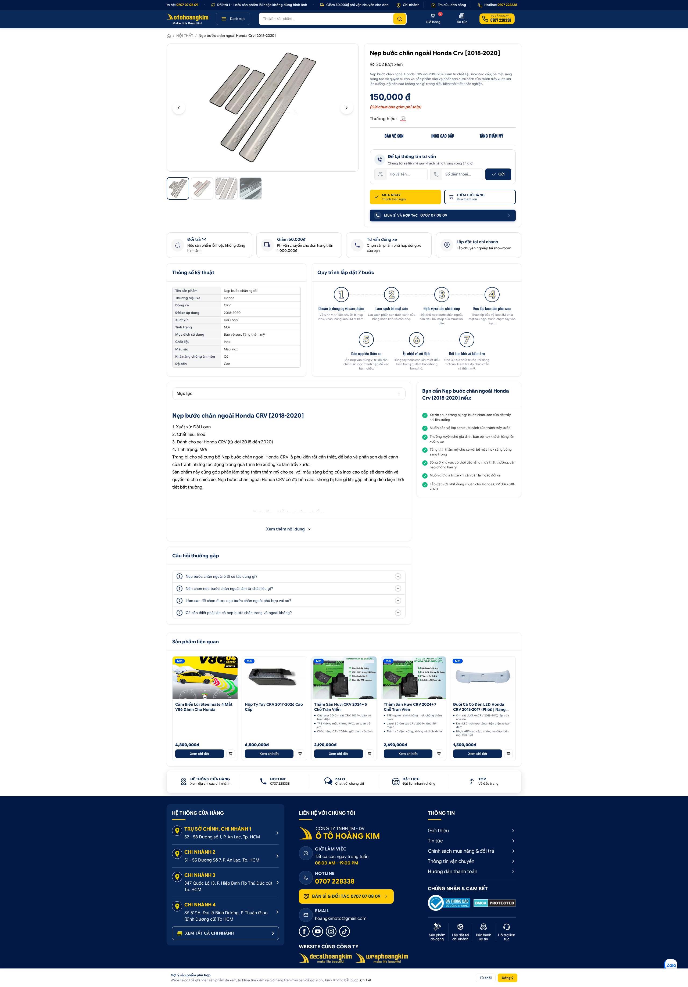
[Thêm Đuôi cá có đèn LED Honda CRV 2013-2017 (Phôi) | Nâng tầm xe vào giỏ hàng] (508, 753)
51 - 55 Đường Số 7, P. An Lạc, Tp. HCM (221, 860)
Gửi (501, 174)
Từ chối (486, 978)
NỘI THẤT (184, 35)
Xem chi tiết (199, 754)
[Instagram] (331, 931)
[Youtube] (317, 931)
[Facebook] (304, 931)
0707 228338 (334, 881)
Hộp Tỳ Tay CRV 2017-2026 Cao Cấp (274, 707)
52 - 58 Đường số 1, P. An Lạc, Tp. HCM (222, 837)
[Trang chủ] (169, 36)
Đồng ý (507, 978)
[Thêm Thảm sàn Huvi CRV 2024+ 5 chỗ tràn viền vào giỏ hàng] (369, 753)
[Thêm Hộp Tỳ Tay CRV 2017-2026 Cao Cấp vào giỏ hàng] (300, 753)
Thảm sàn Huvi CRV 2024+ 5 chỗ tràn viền (340, 707)
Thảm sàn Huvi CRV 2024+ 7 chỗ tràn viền (410, 707)
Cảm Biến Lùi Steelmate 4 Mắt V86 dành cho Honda (203, 707)
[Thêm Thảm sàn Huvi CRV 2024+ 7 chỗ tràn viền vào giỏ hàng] (439, 753)
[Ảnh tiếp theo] (346, 107)
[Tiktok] (344, 931)
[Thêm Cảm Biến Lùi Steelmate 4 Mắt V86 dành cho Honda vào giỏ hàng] (230, 753)
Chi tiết (365, 980)
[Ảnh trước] (178, 107)
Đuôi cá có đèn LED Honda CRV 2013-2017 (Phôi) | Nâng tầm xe (479, 707)
